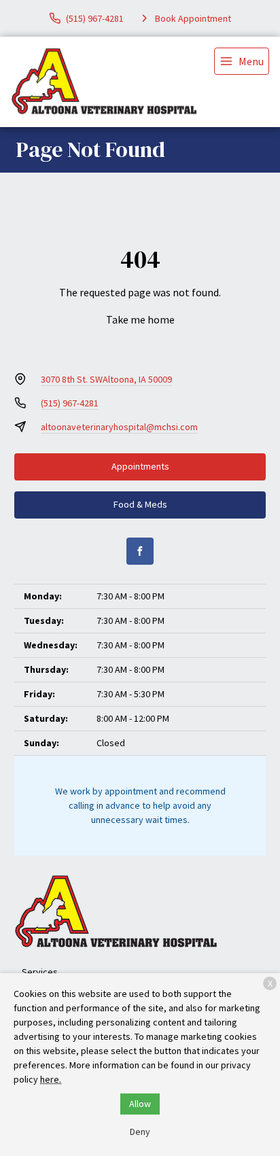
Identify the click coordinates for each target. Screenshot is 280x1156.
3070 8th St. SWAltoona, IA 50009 (106, 379)
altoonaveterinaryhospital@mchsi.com (119, 427)
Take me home (140, 319)
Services (40, 972)
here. (50, 1079)
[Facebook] (140, 551)
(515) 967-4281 (70, 403)
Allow (140, 1104)
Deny (140, 1131)
